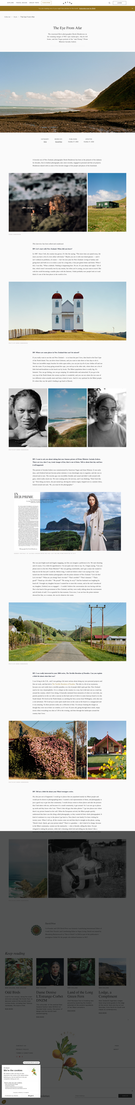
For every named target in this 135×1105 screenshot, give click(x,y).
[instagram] (16, 1056)
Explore (10, 2)
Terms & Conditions (24, 1053)
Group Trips (34, 2)
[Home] (67, 3)
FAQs (117, 1045)
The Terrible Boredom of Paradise (63, 684)
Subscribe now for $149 (87, 8)
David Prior (58, 142)
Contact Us (21, 1045)
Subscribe (46, 2)
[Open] (132, 8)
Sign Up (125, 1095)
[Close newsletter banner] (132, 1091)
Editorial (7, 17)
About (116, 1049)
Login (119, 3)
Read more (9, 1009)
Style (15, 17)
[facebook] (22, 1056)
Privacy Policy (22, 1049)
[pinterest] (19, 1056)
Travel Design (21, 2)
